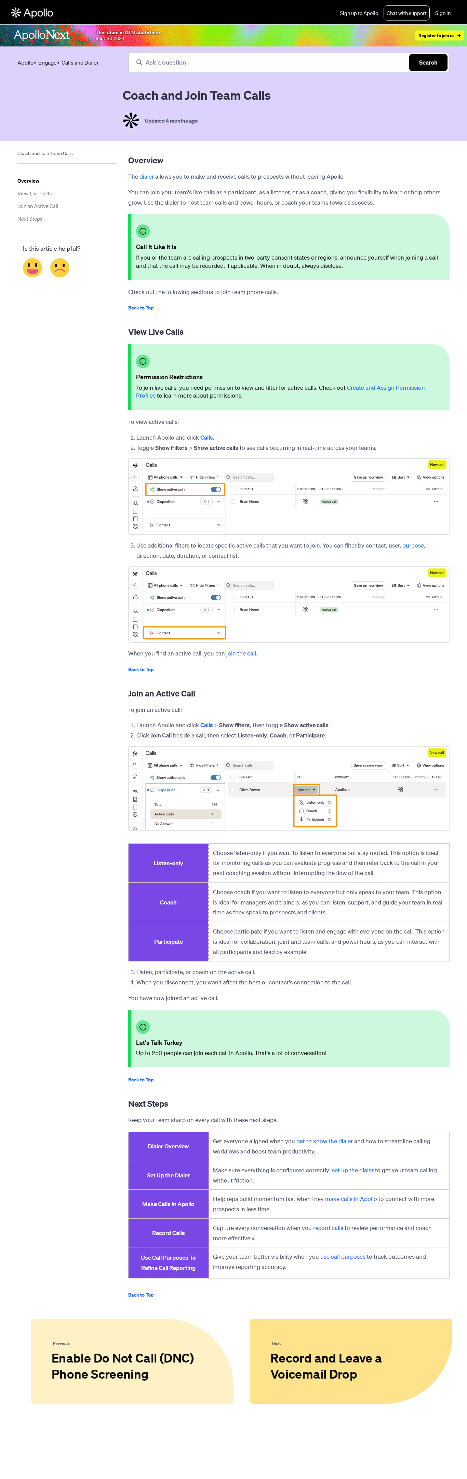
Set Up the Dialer (168, 1175)
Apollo (25, 62)
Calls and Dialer (80, 62)
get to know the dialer (324, 1141)
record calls (328, 1227)
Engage (47, 62)
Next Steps (29, 218)
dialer (146, 176)
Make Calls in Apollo (168, 1203)
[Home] (32, 13)
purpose (413, 545)
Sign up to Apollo (359, 13)
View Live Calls (34, 193)
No (60, 267)
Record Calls (168, 1232)
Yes (33, 267)
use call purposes (342, 1256)
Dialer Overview (168, 1146)
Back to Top (141, 307)
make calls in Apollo (351, 1198)
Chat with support (407, 13)
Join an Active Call (37, 206)
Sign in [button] (443, 13)
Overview (28, 180)
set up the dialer (353, 1170)
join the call (241, 653)
